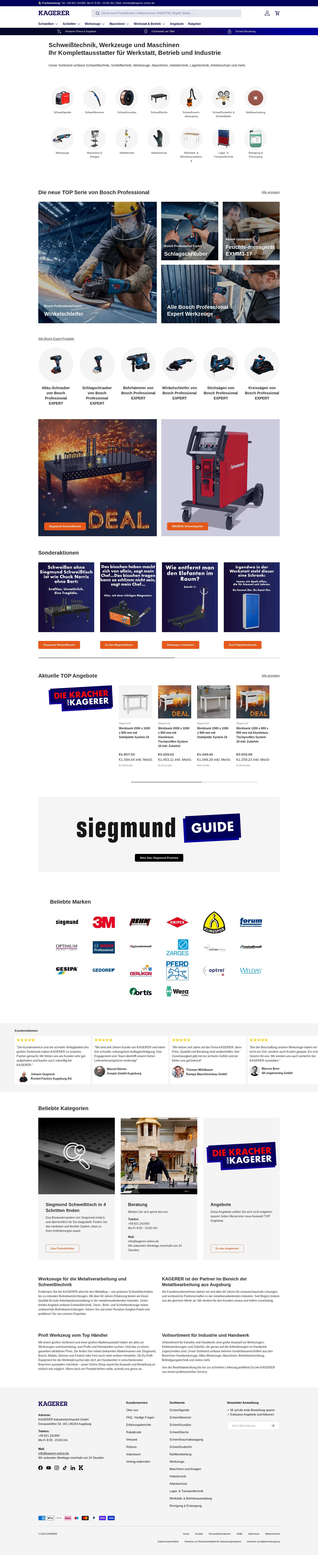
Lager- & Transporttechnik (186, 1491)
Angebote (177, 23)
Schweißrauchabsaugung (186, 1439)
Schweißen (46, 23)
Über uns (132, 1410)
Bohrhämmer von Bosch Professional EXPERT (138, 393)
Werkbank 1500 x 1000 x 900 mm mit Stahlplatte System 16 (212, 733)
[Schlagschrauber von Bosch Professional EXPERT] (97, 364)
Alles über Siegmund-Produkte (159, 857)
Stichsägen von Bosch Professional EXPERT (221, 393)
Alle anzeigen (271, 192)
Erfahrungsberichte (138, 1424)
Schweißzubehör (180, 1446)
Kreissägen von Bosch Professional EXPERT (262, 393)
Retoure (131, 1446)
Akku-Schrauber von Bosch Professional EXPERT (56, 395)
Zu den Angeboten (227, 1248)
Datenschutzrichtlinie (168, 1541)
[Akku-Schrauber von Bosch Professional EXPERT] (55, 364)
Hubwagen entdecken (180, 644)
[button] (277, 13)
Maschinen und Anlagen (185, 1469)
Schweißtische (179, 1432)
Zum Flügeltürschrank (243, 644)
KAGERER (51, 1534)
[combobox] (166, 13)
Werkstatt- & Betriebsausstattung (190, 1498)
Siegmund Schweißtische (65, 526)
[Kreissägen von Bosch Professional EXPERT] (262, 364)
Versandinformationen (220, 1534)
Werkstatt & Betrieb (147, 23)
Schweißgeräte (179, 1410)
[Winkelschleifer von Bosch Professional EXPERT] (179, 364)
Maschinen (117, 23)
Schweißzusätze (180, 1424)
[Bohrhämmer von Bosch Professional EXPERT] (138, 364)
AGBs (239, 1534)
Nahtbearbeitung (180, 1454)
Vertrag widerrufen (138, 1461)
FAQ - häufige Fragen (140, 1417)
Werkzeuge (92, 23)
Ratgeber (194, 23)
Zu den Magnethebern (119, 644)
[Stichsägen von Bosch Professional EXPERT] (220, 364)
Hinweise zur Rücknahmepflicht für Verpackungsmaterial (213, 1541)
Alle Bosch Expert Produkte (56, 338)
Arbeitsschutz (178, 1483)
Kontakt (199, 1534)
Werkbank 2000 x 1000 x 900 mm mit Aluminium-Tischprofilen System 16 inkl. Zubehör (173, 737)
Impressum (133, 1454)
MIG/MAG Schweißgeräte (187, 526)
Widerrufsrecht (272, 1534)
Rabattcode (133, 1432)
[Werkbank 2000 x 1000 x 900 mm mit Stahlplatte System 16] (135, 702)
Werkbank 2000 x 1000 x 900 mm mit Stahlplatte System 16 (134, 733)
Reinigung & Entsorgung (185, 1505)
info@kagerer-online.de (53, 1453)
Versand (131, 1439)
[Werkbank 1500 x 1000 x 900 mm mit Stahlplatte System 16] (213, 702)
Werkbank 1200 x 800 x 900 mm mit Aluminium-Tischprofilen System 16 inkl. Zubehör (252, 735)
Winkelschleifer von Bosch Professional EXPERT (179, 393)
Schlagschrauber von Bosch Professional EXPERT (97, 395)
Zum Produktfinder (62, 1248)
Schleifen (69, 23)
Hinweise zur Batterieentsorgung (263, 1541)
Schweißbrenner (180, 1417)
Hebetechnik (177, 1476)
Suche (186, 1534)
